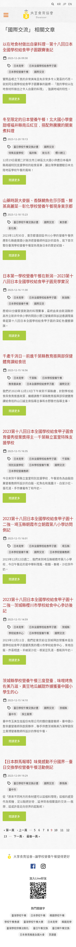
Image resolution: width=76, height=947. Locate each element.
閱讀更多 (17, 100)
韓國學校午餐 (57, 915)
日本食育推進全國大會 (32, 934)
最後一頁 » (33, 836)
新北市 (46, 152)
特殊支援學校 (16, 152)
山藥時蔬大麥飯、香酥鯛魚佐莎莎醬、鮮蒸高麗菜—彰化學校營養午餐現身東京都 (38, 203)
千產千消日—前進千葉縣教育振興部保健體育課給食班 (38, 358)
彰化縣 (12, 228)
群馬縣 (63, 783)
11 (61, 830)
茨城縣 (65, 627)
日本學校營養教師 (18, 471)
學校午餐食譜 (11, 921)
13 (5, 836)
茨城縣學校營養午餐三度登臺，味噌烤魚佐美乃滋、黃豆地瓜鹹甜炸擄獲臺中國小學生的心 (38, 686)
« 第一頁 (9, 830)
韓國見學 (67, 921)
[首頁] (38, 14)
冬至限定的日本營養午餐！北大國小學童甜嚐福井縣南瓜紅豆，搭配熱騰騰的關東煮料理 (38, 125)
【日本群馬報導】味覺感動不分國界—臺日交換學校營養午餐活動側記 (38, 764)
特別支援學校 (16, 465)
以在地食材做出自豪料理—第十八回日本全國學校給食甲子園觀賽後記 (38, 46)
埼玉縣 (65, 546)
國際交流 (39, 71)
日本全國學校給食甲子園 (42, 65)
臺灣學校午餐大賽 (33, 921)
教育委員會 (15, 384)
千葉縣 (33, 378)
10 (55, 830)
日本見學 (19, 65)
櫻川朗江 (60, 152)
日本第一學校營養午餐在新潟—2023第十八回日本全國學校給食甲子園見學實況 (38, 278)
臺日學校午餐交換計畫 (26, 146)
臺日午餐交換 (40, 928)
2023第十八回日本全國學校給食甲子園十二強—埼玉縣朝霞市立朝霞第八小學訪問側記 (38, 524)
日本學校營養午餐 (18, 71)
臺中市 (12, 714)
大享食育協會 (33, 867)
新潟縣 (65, 297)
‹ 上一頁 (22, 830)
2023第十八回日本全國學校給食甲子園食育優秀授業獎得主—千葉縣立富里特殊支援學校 (38, 436)
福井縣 (33, 152)
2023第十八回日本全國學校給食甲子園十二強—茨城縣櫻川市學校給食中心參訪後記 (38, 605)
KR (59, 4)
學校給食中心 (16, 633)
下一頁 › (19, 836)
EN (70, 4)
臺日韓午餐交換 (60, 928)
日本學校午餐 (38, 915)
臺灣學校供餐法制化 (18, 928)
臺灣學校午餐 (18, 915)
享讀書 (52, 934)
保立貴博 (27, 714)
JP (64, 4)
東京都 (63, 222)
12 (67, 830)
